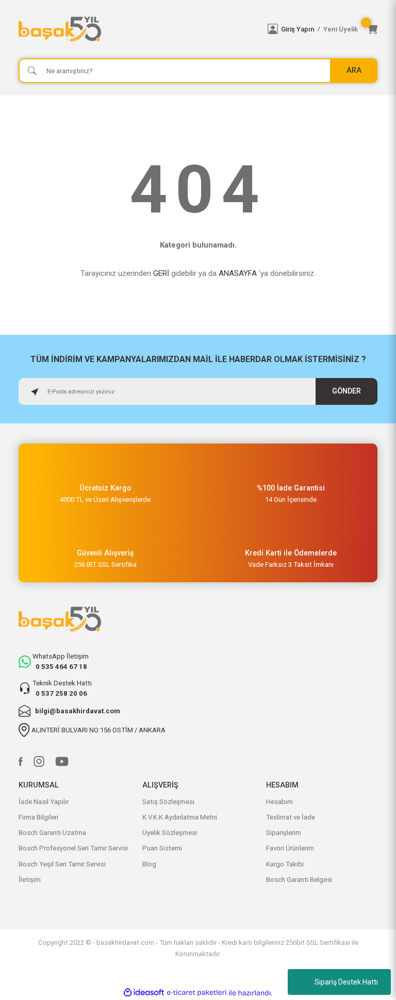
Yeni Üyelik (340, 29)
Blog (149, 864)
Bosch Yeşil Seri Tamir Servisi (62, 864)
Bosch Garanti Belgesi (299, 879)
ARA (353, 70)
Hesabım (279, 802)
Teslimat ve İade (290, 817)
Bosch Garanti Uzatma (52, 833)
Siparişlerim (283, 833)
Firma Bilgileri (38, 817)
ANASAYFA (238, 273)
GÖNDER (346, 391)
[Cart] (372, 29)
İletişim (30, 879)
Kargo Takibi (285, 864)
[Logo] (137, 29)
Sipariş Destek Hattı (346, 982)
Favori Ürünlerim (290, 848)
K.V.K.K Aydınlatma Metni (179, 817)
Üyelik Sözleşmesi (169, 833)
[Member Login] (273, 29)
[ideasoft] (143, 992)
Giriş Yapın (298, 29)
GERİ (161, 273)
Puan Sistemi (162, 848)
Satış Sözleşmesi (168, 802)
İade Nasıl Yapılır (44, 802)
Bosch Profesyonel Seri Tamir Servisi (73, 848)
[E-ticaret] (197, 993)
